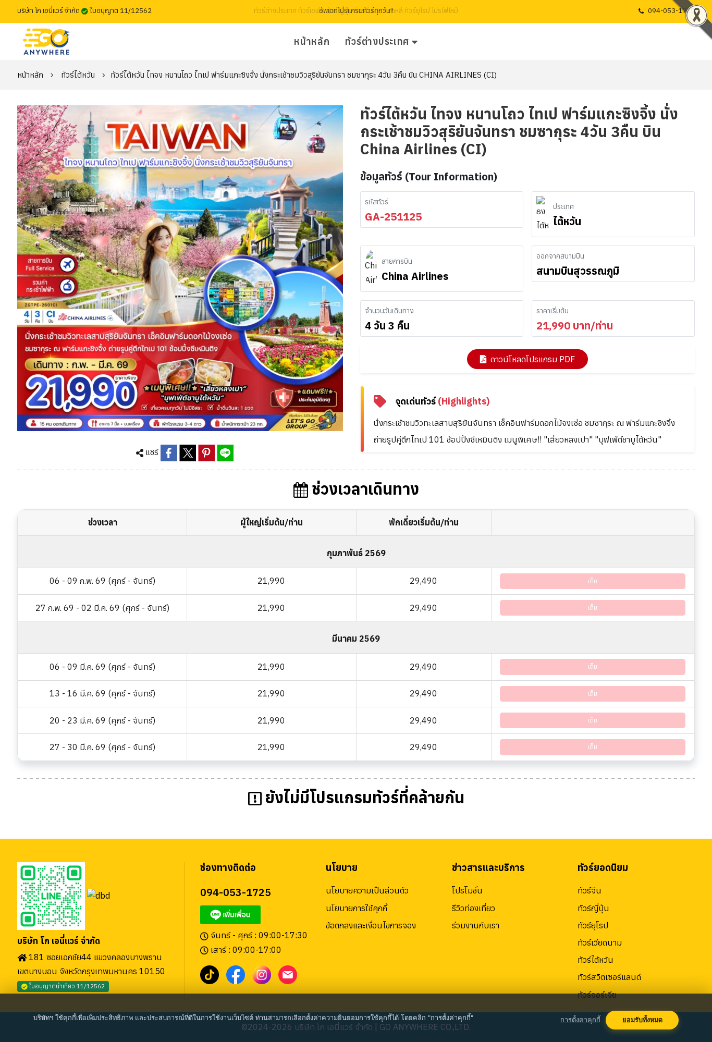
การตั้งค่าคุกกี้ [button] (580, 1020)
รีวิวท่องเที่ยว (473, 908)
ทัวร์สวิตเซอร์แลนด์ (609, 977)
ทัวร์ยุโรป (593, 925)
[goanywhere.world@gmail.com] (287, 974)
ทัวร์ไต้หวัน (78, 75)
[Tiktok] (209, 974)
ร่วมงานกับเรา (475, 925)
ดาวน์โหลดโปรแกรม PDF (532, 359)
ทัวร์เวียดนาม (600, 942)
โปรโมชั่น (467, 890)
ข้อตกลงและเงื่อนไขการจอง (371, 925)
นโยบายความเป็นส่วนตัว (367, 890)
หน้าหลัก (311, 41)
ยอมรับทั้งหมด (642, 1020)
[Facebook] (235, 974)
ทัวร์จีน (589, 890)
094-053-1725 (671, 10)
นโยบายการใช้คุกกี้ (356, 908)
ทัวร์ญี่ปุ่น (593, 908)
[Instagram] (261, 974)
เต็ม (592, 581)
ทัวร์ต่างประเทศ (377, 41)
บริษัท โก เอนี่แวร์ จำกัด (58, 941)
